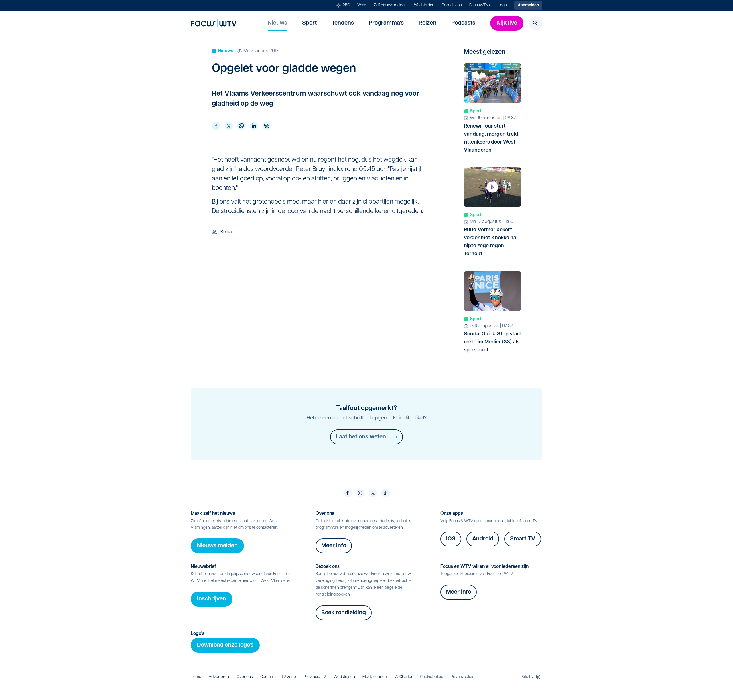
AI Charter (404, 677)
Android (482, 539)
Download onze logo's (225, 645)
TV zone (288, 677)
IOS (451, 539)
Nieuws (277, 23)
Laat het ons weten (361, 437)
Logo (502, 5)
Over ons (245, 677)
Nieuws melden (217, 546)
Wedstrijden (424, 5)
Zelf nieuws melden (390, 5)
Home (196, 677)
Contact (267, 677)
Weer (361, 5)
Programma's (386, 23)
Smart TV (522, 539)
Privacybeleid (462, 677)
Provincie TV (315, 677)
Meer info (333, 546)
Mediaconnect (375, 677)
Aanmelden (528, 5)
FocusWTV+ (479, 5)
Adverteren (219, 677)
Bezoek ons (452, 5)
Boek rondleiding (343, 613)
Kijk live (506, 23)
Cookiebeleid (431, 677)
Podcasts (463, 23)
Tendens (343, 23)
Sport (309, 23)
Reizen (427, 23)
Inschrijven (211, 599)
